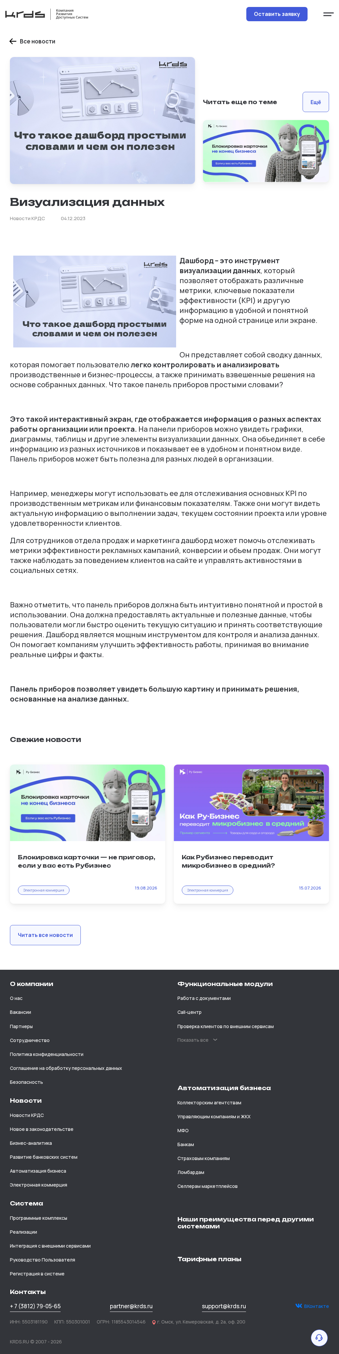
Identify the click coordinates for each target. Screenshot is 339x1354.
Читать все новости (45, 935)
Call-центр (189, 1012)
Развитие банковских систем (43, 1157)
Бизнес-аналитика (31, 1143)
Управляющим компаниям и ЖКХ (214, 1116)
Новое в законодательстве (41, 1129)
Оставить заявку (277, 14)
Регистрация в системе (37, 1273)
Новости (26, 1100)
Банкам (185, 1144)
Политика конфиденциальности (46, 1054)
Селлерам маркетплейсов (207, 1186)
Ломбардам (190, 1172)
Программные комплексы (38, 1218)
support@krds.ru (224, 1306)
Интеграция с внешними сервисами (50, 1246)
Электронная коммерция (38, 1185)
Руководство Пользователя (42, 1260)
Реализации (23, 1232)
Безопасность (26, 1082)
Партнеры (21, 1026)
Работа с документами (204, 998)
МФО (183, 1130)
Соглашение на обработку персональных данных (66, 1068)
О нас (16, 998)
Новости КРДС (27, 1115)
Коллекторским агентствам (209, 1102)
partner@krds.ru (131, 1306)
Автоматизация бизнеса (38, 1171)
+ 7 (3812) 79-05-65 (35, 1306)
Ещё (316, 102)
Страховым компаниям (203, 1158)
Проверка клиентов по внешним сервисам (225, 1026)
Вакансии (20, 1012)
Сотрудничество (30, 1040)
